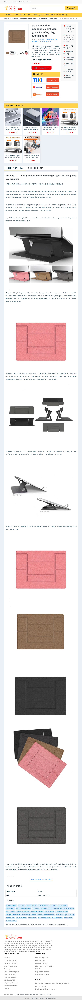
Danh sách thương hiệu (11, 971)
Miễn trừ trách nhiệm (11, 966)
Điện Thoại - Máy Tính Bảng (44, 966)
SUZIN (42, 39)
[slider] (8, 53)
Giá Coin (49, 994)
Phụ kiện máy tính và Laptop (28, 18)
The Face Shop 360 (26, 994)
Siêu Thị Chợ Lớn (51, 998)
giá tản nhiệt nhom (44, 917)
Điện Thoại (63, 15)
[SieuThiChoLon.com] (13, 8)
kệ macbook (32, 917)
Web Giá (42, 994)
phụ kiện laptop (11, 905)
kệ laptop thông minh (13, 914)
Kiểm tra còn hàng (41, 68)
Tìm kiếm (72, 8)
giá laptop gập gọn (23, 911)
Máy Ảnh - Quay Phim (42, 974)
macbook (21, 905)
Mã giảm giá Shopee (10, 985)
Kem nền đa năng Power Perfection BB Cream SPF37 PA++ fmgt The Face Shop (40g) (40, 924)
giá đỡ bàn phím (49, 914)
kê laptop (54, 905)
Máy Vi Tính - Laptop (42, 971)
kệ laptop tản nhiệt (37, 911)
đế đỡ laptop (10, 917)
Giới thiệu (22, 2)
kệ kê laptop (10, 908)
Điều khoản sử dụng (10, 963)
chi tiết (35, 168)
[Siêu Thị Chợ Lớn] (14, 936)
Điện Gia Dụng (37, 15)
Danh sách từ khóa (10, 977)
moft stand (59, 914)
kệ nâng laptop (69, 908)
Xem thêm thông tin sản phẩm (41, 879)
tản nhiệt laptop (57, 917)
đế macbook (68, 917)
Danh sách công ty (10, 974)
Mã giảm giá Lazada (10, 983)
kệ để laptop (63, 905)
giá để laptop (49, 911)
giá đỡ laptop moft (62, 911)
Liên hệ (29, 2)
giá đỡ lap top (69, 914)
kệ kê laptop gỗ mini (55, 908)
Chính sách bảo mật (10, 960)
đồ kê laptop (26, 914)
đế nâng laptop (37, 914)
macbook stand (44, 905)
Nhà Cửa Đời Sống (51, 15)
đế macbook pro (31, 905)
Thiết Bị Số (15, 18)
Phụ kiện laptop (42, 18)
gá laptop (44, 908)
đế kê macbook (21, 917)
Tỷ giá (17, 994)
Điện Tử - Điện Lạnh (22, 15)
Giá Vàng (36, 994)
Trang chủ (7, 2)
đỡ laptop (36, 908)
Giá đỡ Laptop (53, 18)
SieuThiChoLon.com (38, 998)
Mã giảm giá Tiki (9, 980)
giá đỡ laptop (10, 911)
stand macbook (11, 921)
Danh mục (15, 2)
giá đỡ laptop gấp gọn (23, 908)
